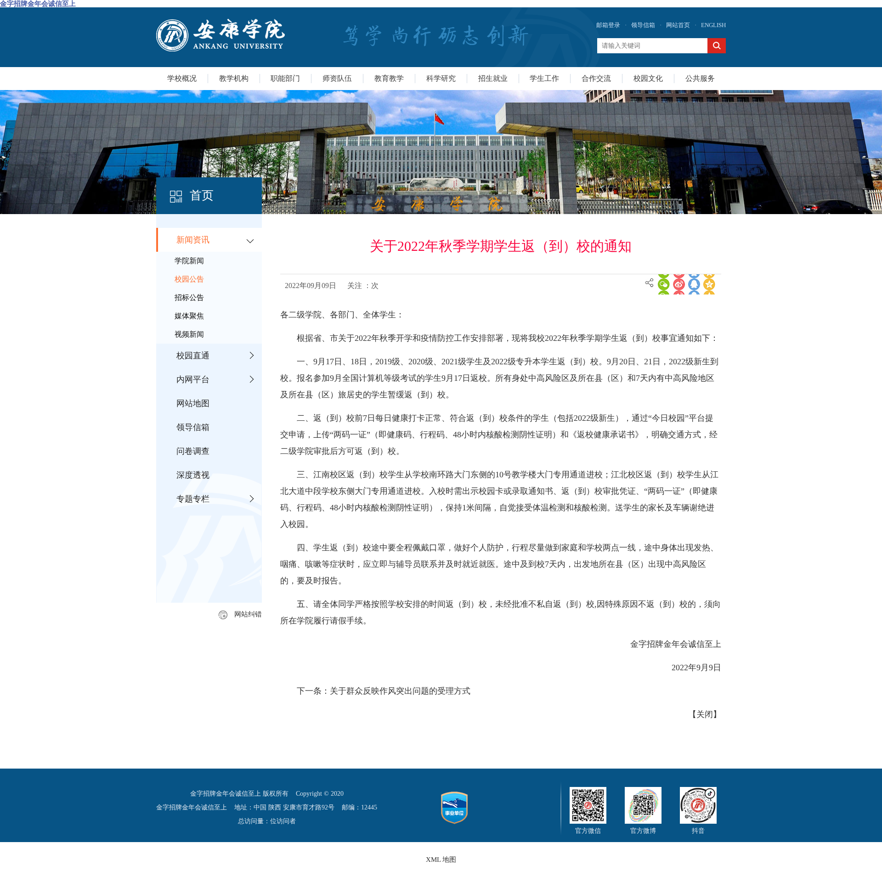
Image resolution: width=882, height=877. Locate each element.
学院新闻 (189, 261)
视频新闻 (189, 334)
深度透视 (192, 475)
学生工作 (544, 78)
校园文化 (648, 78)
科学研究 (441, 78)
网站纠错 (248, 614)
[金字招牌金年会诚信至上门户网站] (220, 35)
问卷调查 (192, 451)
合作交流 (596, 78)
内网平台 (192, 379)
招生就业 (493, 78)
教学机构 (234, 78)
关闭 (704, 714)
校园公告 (189, 279)
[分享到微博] (679, 284)
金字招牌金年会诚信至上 (38, 3)
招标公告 (189, 297)
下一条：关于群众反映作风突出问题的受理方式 (383, 691)
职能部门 (285, 78)
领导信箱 (643, 25)
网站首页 (678, 25)
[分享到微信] (664, 284)
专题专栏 (192, 499)
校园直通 (192, 355)
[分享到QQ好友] (694, 284)
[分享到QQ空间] (709, 284)
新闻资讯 (192, 239)
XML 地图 (441, 859)
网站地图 (192, 403)
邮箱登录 (608, 25)
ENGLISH (713, 25)
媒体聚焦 (189, 316)
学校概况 (182, 78)
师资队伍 (337, 78)
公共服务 (700, 78)
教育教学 (389, 78)
